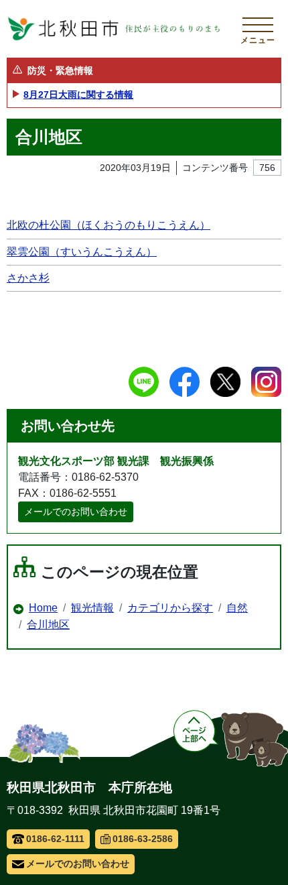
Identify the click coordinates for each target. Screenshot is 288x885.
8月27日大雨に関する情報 (78, 94)
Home (43, 607)
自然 (237, 607)
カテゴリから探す (170, 607)
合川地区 (48, 624)
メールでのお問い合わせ (75, 511)
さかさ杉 (28, 278)
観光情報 (92, 607)
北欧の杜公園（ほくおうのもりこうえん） (108, 225)
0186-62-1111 (55, 838)
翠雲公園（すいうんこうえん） (82, 251)
